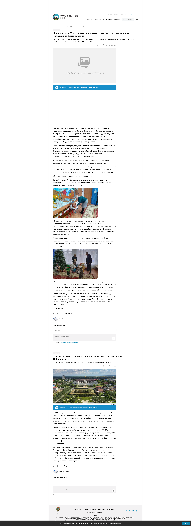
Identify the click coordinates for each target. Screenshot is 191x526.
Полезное (90, 19)
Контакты (77, 509)
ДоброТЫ (117, 19)
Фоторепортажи (99, 19)
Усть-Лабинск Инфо (57, 26)
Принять (186, 523)
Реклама (85, 509)
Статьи (116, 15)
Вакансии (93, 509)
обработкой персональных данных (69, 342)
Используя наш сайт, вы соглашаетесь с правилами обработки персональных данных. (91, 523)
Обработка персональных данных (94, 512)
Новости (109, 15)
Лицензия (101, 509)
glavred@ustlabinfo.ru (99, 519)
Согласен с (66, 342)
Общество (65, 26)
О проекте (110, 509)
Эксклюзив (122, 15)
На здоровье (109, 19)
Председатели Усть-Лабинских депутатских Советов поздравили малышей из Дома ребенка (88, 26)
